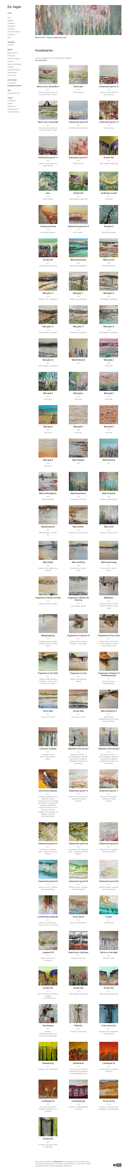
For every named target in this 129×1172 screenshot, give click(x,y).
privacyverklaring (13, 112)
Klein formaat (12, 75)
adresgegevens (13, 109)
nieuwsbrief (11, 100)
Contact (10, 98)
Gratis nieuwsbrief (14, 31)
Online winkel (12, 80)
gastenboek (12, 106)
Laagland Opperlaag (14, 64)
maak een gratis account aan (57, 37)
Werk (9, 18)
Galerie (10, 49)
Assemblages (12, 72)
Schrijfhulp (11, 29)
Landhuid (11, 61)
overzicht (11, 45)
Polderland (11, 55)
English (10, 13)
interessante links (14, 93)
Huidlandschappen (14, 70)
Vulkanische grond (14, 58)
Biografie (11, 20)
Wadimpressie (12, 53)
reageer (10, 103)
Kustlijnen (11, 67)
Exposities (11, 42)
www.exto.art (58, 1161)
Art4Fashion (11, 26)
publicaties (11, 34)
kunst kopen (12, 83)
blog (9, 37)
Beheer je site (40, 37)
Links (9, 90)
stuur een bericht (41, 60)
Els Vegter (14, 6)
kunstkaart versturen (14, 85)
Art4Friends (11, 23)
